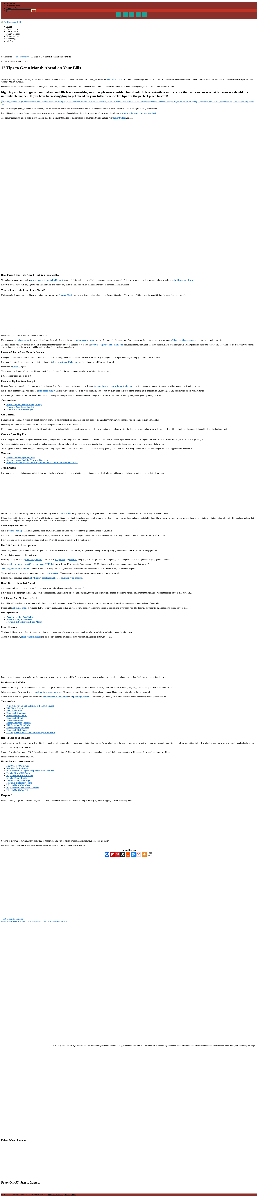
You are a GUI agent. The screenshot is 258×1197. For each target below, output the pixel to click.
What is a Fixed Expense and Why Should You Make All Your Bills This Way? (42, 462)
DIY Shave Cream (14, 708)
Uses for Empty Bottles (16, 778)
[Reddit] (128, 854)
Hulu (23, 637)
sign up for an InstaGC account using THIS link (32, 564)
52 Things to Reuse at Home (19, 783)
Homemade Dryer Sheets (17, 727)
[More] (144, 854)
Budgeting (24, 57)
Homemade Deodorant (16, 715)
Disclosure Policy (114, 79)
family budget (119, 118)
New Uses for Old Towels (17, 766)
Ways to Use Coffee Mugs (18, 785)
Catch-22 (16, 367)
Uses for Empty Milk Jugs (18, 780)
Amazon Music (66, 295)
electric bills (66, 513)
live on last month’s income (65, 362)
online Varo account (85, 340)
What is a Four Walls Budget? (20, 409)
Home (15, 57)
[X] (122, 854)
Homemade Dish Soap (16, 730)
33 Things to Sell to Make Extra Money (24, 622)
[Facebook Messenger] (133, 854)
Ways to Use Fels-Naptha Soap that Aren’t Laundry (30, 771)
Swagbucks (60, 559)
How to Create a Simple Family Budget (24, 404)
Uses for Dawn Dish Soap (18, 773)
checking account (22, 340)
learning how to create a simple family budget (114, 386)
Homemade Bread (14, 718)
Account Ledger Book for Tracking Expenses (27, 460)
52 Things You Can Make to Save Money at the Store (30, 732)
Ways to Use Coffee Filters (18, 790)
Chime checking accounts (182, 340)
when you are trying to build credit (47, 280)
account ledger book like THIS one (107, 345)
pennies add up (15, 531)
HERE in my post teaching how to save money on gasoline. (56, 578)
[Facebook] (107, 854)
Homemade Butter (14, 720)
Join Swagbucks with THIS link (15, 569)
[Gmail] (138, 854)
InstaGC (73, 559)
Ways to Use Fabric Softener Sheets (22, 788)
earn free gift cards (33, 559)
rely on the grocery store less (49, 692)
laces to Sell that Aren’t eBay (21, 617)
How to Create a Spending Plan (20, 458)
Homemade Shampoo (16, 713)
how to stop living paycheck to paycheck (138, 113)
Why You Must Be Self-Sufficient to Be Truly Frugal (30, 706)
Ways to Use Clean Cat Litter (19, 775)
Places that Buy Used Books (19, 619)
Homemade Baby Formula (18, 723)
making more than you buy (55, 697)
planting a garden (81, 697)
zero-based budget (46, 391)
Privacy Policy (70, 1195)
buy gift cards (53, 573)
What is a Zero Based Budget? (20, 407)
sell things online (19, 608)
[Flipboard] (112, 854)
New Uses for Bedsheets (17, 768)
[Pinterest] (117, 854)
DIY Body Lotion (14, 711)
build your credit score (184, 280)
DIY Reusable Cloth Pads (18, 725)
